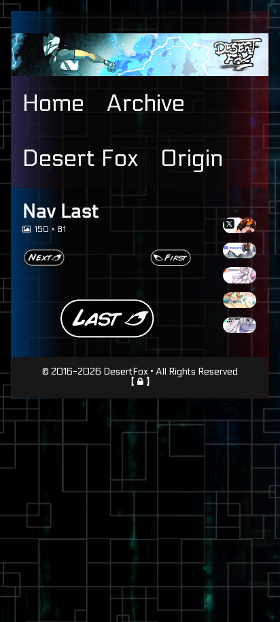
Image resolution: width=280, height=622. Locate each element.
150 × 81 (49, 229)
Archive (145, 103)
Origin (191, 158)
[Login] (140, 381)
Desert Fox (80, 158)
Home (53, 103)
